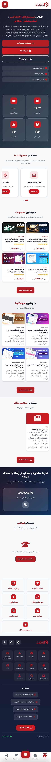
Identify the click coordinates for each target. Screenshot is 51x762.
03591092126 (24, 727)
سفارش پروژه (24, 58)
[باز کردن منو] (5, 4)
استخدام (19, 678)
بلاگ (7, 668)
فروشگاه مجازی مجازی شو (24, 694)
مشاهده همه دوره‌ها (25, 558)
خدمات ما (19, 656)
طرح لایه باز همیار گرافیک (24, 709)
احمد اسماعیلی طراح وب (24, 716)
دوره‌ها (32, 668)
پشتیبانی (31, 678)
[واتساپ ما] (4, 642)
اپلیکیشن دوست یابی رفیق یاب (23, 701)
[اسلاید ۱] (26, 200)
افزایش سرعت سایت (7, 657)
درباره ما (31, 656)
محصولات (44, 668)
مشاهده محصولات (24, 43)
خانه (43, 656)
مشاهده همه (24, 290)
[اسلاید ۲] (23, 200)
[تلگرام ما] (18, 642)
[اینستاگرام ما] (11, 642)
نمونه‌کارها (24, 50)
